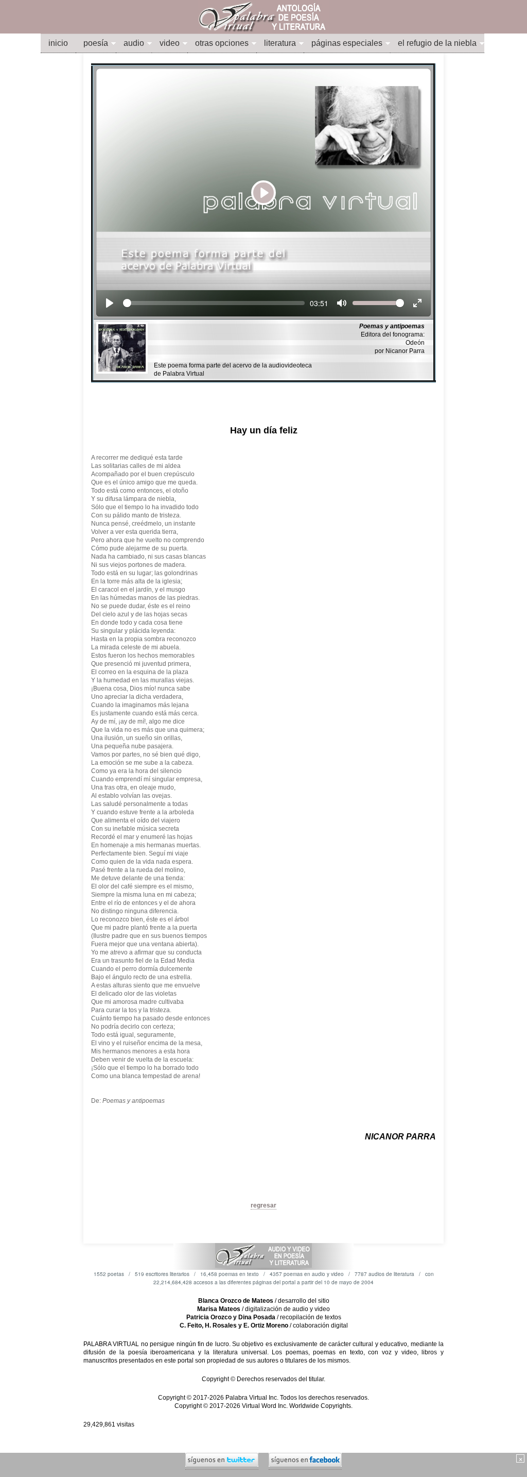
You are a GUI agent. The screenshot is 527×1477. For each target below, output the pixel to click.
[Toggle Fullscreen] (417, 303)
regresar (263, 1205)
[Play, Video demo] (109, 303)
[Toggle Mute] (341, 303)
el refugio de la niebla (437, 43)
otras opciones (222, 43)
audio (134, 43)
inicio (58, 43)
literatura (280, 43)
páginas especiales (346, 43)
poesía (95, 43)
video (170, 43)
